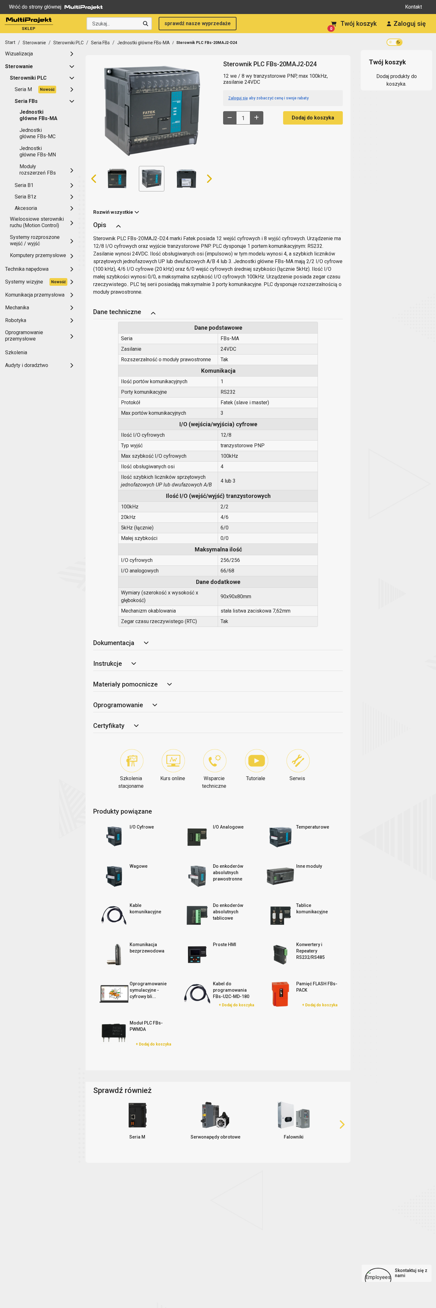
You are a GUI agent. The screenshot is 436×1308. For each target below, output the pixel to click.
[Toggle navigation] (118, 225)
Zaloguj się (410, 23)
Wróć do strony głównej (35, 7)
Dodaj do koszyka (313, 118)
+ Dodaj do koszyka (236, 1005)
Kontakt (413, 7)
